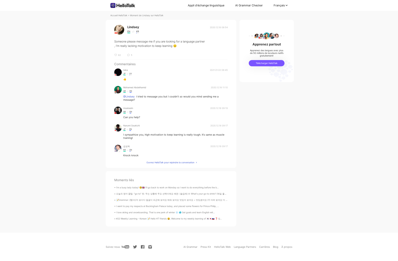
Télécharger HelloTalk (267, 63)
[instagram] (150, 247)
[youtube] (125, 246)
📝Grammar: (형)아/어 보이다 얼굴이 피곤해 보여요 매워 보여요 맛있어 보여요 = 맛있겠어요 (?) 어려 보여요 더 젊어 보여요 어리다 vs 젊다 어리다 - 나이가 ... (193, 200)
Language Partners (245, 246)
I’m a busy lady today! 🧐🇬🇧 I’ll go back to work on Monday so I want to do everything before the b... (167, 187)
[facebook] (142, 247)
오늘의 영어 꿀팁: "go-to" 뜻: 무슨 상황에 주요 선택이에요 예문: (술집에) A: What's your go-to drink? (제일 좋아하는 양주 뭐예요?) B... (182, 193)
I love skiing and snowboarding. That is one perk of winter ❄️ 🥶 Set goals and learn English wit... (165, 212)
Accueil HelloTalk (118, 15)
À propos (286, 246)
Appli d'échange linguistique (206, 5)
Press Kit (206, 246)
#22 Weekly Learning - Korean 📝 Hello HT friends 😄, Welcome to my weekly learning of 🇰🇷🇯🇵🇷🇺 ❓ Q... (169, 218)
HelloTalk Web (222, 246)
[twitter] (135, 247)
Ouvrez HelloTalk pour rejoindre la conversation (170, 162)
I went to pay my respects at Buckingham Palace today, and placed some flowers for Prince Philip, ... (167, 206)
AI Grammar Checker (249, 5)
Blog (275, 246)
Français (279, 5)
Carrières (264, 246)
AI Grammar (190, 246)
